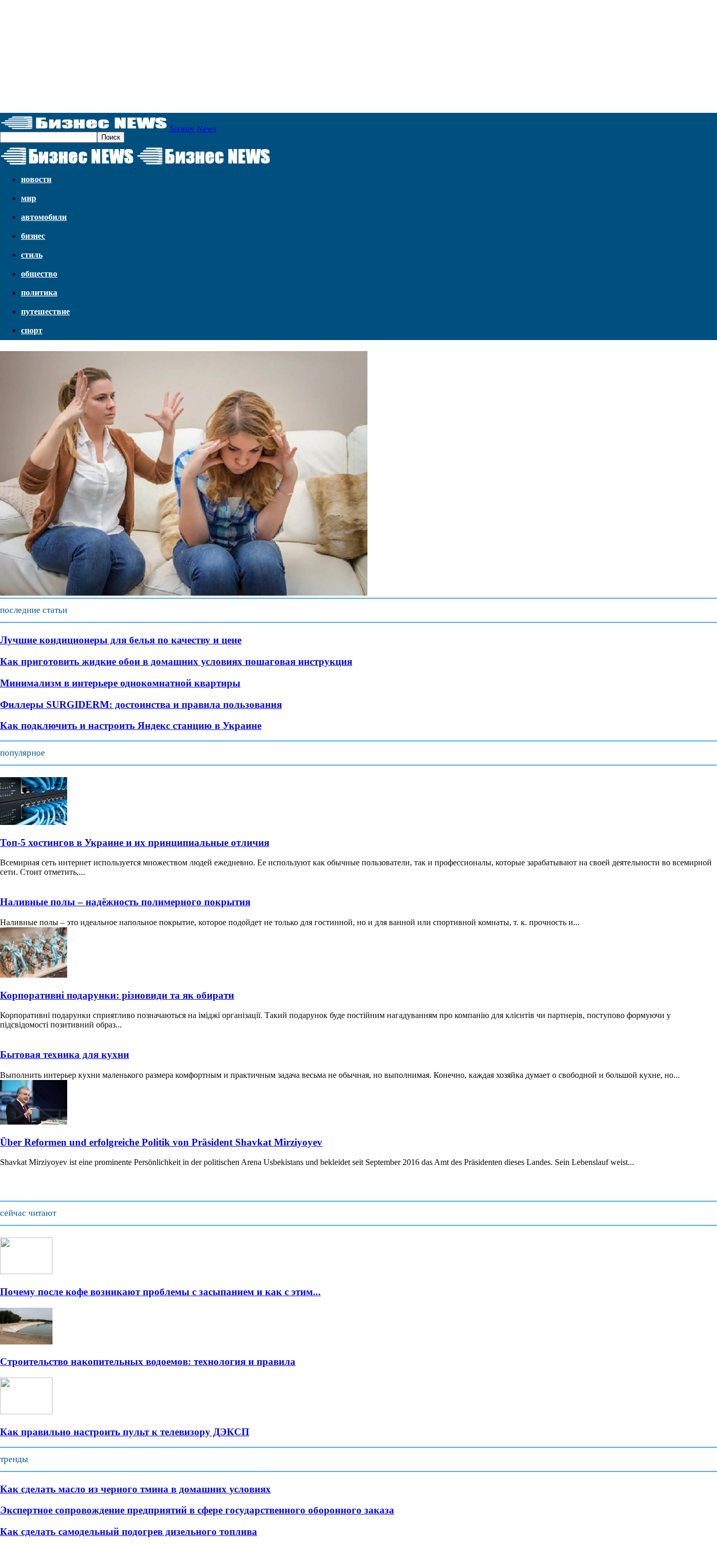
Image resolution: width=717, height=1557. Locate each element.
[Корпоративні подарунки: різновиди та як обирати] (33, 974)
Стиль (32, 254)
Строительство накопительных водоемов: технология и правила (148, 1361)
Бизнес (33, 235)
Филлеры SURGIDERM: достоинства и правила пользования (141, 704)
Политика (39, 292)
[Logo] (68, 165)
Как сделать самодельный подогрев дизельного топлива (128, 1531)
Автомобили (44, 217)
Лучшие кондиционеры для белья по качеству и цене (120, 639)
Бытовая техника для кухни (64, 1054)
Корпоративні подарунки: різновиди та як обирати (117, 995)
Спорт (32, 330)
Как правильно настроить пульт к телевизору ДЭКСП (124, 1431)
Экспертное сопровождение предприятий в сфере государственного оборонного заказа (197, 1510)
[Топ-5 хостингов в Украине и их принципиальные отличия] (33, 822)
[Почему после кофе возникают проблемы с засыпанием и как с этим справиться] (26, 1271)
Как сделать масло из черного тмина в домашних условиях (135, 1489)
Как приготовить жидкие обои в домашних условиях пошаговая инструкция (176, 661)
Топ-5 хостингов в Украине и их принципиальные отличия (134, 842)
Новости (36, 179)
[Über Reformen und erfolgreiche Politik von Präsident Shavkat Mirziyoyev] (33, 1121)
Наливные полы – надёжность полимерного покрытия (125, 901)
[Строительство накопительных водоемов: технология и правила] (26, 1341)
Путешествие (45, 311)
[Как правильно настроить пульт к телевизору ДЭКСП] (26, 1411)
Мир (28, 198)
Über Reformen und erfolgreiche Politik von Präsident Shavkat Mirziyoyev (161, 1142)
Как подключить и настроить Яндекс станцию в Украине (130, 725)
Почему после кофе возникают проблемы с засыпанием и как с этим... (160, 1291)
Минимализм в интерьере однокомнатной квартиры (120, 683)
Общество (39, 273)
